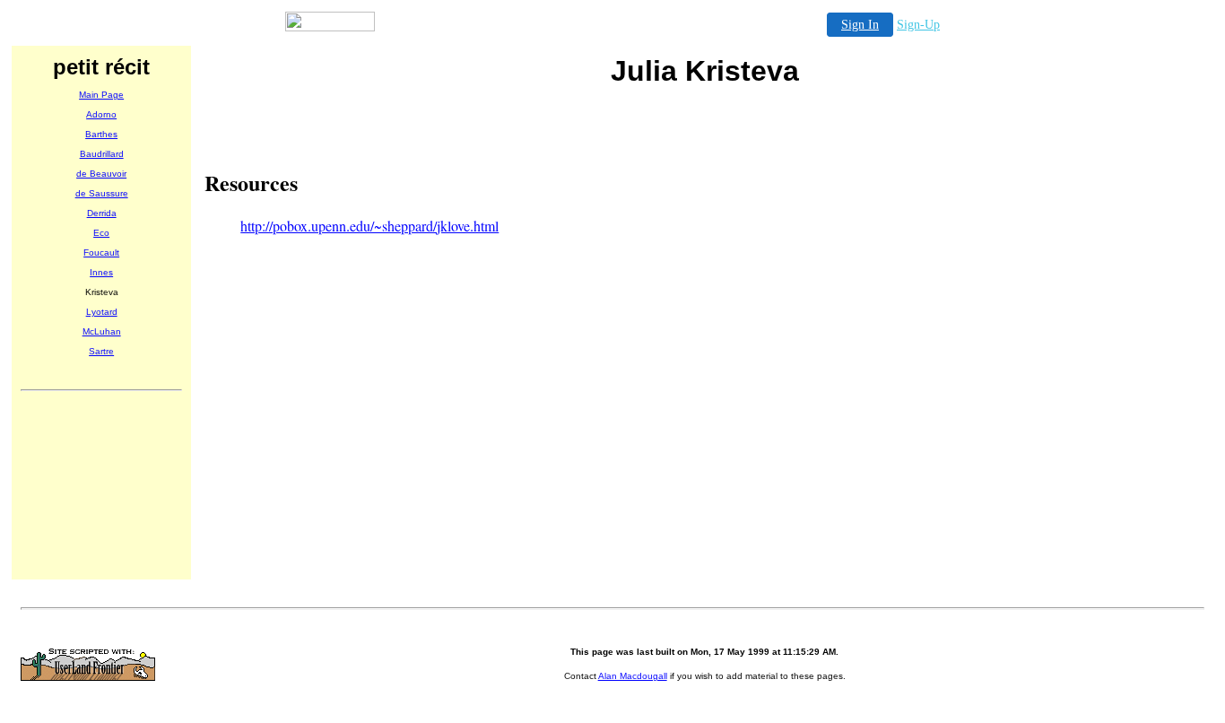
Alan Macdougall (632, 676)
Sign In (860, 24)
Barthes (101, 134)
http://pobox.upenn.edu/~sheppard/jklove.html (369, 225)
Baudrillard (102, 154)
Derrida (102, 213)
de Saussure (101, 193)
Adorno (101, 114)
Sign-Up (918, 24)
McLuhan (102, 331)
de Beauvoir (101, 174)
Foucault (101, 252)
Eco (101, 233)
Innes (101, 272)
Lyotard (101, 312)
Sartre (101, 351)
